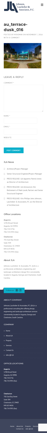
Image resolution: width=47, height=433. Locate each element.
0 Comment (14, 38)
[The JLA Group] (19, 6)
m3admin (18, 35)
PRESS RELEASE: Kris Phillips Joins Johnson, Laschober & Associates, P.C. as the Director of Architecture (24, 201)
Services (9, 345)
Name (7, 116)
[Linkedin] (16, 290)
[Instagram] (20, 290)
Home (8, 331)
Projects (9, 340)
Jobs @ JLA (10, 355)
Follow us (10, 290)
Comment (9, 83)
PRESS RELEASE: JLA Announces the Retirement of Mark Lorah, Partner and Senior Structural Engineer (25, 190)
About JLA (9, 336)
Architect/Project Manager (17, 169)
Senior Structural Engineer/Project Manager (24, 174)
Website (8, 137)
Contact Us (10, 350)
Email (7, 127)
